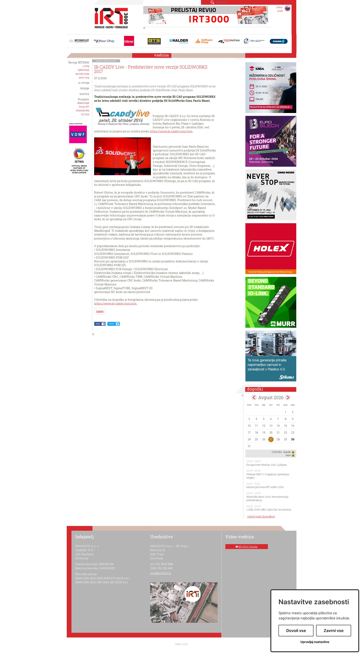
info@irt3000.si (160, 573)
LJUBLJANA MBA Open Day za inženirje (268, 509)
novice (99, 60)
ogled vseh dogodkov (261, 516)
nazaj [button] (99, 311)
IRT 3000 (110, 19)
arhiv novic (110, 60)
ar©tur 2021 (181, 644)
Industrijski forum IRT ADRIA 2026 (265, 487)
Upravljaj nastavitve (314, 642)
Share (98, 324)
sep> (288, 397)
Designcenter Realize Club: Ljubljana (266, 464)
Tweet (111, 324)
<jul (254, 397)
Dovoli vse (296, 630)
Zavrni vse (334, 630)
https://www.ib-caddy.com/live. (171, 131)
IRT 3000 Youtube (248, 546)
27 (270, 439)
